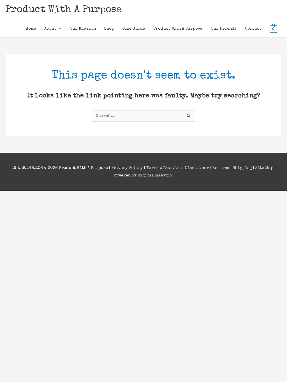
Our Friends (224, 29)
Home (31, 29)
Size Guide (133, 29)
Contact (253, 29)
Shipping (242, 168)
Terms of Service (164, 168)
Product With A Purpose (64, 10)
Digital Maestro (155, 175)
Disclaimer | (198, 168)
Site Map (264, 168)
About (50, 29)
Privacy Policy (127, 168)
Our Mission (83, 29)
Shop (109, 29)
